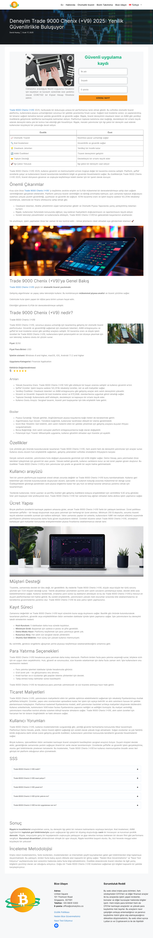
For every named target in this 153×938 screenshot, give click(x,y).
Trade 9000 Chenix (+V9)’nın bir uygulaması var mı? (35, 805)
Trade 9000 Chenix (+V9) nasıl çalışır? (29, 778)
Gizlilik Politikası (61, 912)
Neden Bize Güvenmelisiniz (67, 916)
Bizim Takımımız (105, 5)
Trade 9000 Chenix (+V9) (22, 110)
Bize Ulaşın (121, 5)
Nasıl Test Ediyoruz (63, 920)
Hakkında (70, 5)
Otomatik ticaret (86, 5)
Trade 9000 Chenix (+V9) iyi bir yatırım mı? (31, 796)
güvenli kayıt (103, 98)
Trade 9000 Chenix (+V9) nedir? (27, 769)
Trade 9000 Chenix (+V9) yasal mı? (28, 787)
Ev (62, 5)
